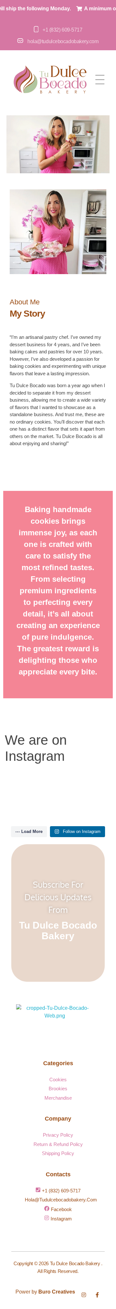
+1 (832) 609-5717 (62, 30)
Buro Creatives (56, 1292)
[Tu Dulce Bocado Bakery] (55, 1023)
